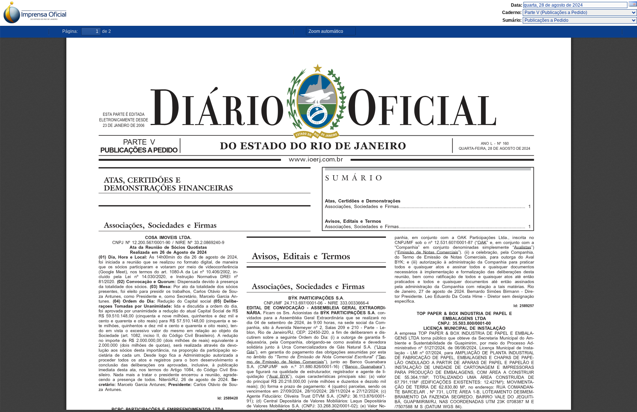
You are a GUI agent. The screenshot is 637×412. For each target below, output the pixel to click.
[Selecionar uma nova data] (633, 5)
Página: (70, 31)
